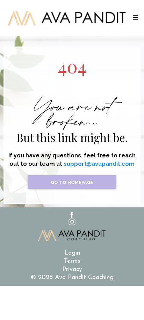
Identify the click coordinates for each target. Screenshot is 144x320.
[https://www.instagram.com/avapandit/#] (72, 222)
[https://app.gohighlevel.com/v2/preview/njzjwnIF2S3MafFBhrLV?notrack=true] (67, 18)
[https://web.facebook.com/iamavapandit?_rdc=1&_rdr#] (72, 214)
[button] (134, 18)
